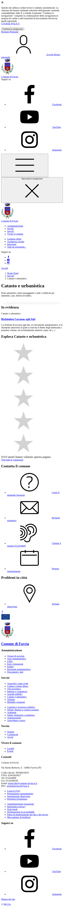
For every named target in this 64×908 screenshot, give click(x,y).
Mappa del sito (8, 899)
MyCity (7, 904)
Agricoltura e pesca (16, 720)
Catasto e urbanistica (16, 697)
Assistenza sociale (15, 241)
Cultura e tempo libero (17, 686)
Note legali (12, 809)
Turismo (11, 699)
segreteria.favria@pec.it (18, 786)
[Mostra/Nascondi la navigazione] (24, 165)
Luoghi (10, 748)
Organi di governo (15, 656)
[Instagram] (8, 263)
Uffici (10, 661)
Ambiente (11, 712)
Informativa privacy (16, 806)
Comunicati (12, 734)
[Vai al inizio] (2, 612)
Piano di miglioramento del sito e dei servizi (27, 814)
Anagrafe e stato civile (17, 683)
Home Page (12, 273)
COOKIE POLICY (10, 23)
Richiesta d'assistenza (17, 799)
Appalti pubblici (14, 694)
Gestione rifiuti (14, 239)
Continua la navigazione (12, 29)
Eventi (10, 751)
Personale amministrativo (19, 669)
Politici (10, 666)
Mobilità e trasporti (16, 702)
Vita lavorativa (14, 689)
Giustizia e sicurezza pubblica (21, 707)
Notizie (10, 732)
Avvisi (10, 737)
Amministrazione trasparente (20, 804)
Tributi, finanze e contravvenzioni (23, 710)
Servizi (10, 276)
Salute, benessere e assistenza (21, 715)
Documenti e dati (15, 672)
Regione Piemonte (9, 32)
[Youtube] (8, 260)
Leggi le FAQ (13, 791)
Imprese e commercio (17, 691)
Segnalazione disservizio (18, 796)
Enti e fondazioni (15, 664)
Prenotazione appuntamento (20, 793)
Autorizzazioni (14, 718)
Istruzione (11, 244)
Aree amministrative (16, 658)
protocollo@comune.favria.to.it (22, 783)
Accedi (4, 268)
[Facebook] (8, 257)
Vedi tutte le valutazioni (12, 460)
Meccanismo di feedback (19, 817)
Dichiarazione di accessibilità (20, 812)
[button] (15, 226)
